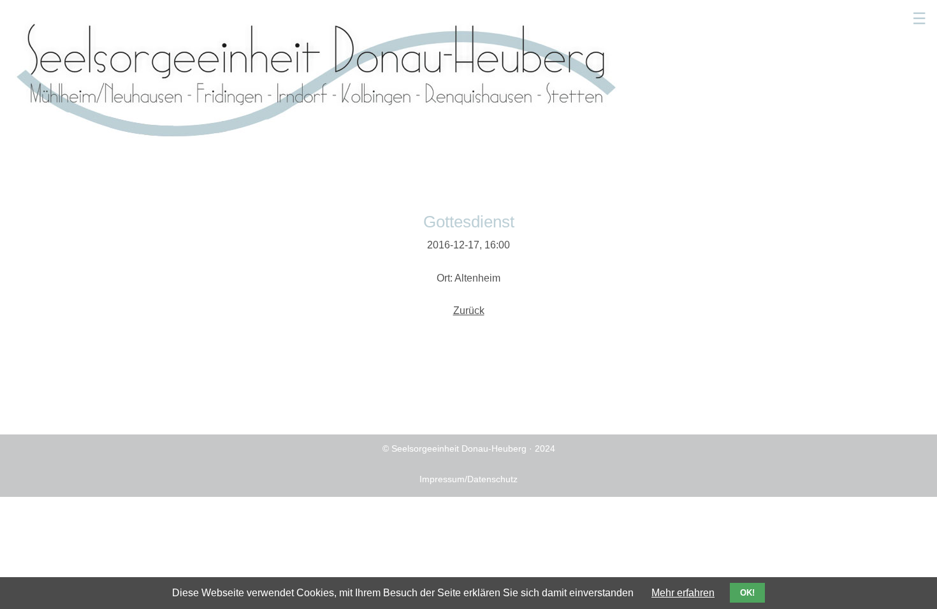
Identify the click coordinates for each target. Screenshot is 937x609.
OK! (747, 593)
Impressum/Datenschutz (468, 479)
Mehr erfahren (683, 592)
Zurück (468, 310)
